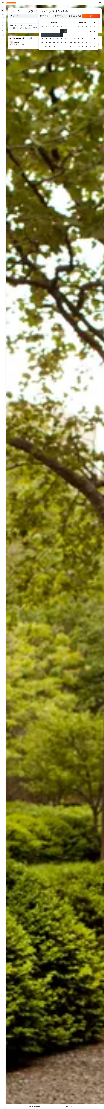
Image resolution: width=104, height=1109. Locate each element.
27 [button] (42, 46)
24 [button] (58, 43)
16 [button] (54, 39)
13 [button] (42, 39)
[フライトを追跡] (3, 25)
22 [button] (50, 43)
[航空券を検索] (3, 7)
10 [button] (58, 35)
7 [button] (82, 35)
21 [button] (46, 43)
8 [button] (86, 35)
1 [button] (86, 31)
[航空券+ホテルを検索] (3, 17)
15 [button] (50, 39)
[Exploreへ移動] (3, 22)
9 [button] (90, 35)
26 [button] (65, 43)
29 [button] (50, 46)
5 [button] (65, 31)
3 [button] (94, 31)
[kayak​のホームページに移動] (11, 2)
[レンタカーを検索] (3, 14)
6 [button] (42, 35)
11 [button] (61, 35)
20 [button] (42, 43)
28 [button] (46, 46)
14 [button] (46, 39)
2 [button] (90, 31)
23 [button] (54, 43)
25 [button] (61, 43)
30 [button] (54, 46)
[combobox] (25, 16)
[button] (3, 2)
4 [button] (61, 31)
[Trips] (3, 30)
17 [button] (57, 39)
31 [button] (94, 46)
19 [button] (65, 39)
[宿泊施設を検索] (3, 10)
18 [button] (61, 39)
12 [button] (65, 35)
